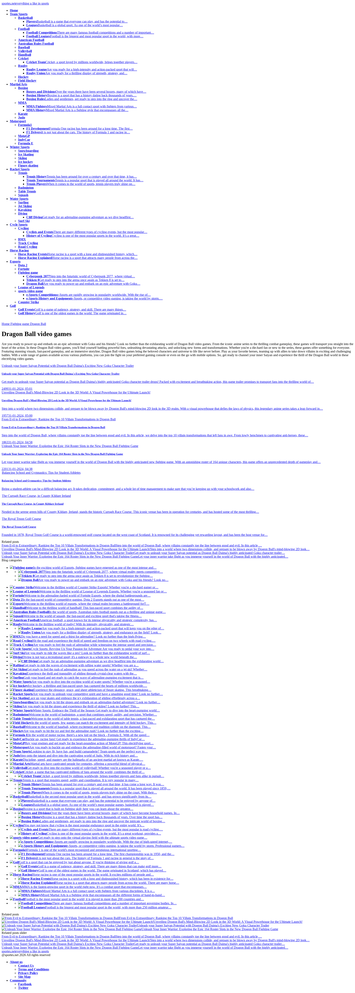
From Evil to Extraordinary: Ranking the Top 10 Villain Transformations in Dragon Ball (59, 419)
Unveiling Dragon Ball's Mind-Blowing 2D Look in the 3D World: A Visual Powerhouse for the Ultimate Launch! (76, 392)
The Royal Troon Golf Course (21, 519)
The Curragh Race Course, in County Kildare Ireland (36, 496)
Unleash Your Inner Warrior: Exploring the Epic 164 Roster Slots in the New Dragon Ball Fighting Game (70, 446)
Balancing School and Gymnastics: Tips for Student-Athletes (41, 472)
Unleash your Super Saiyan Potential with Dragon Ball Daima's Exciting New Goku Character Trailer (68, 365)
